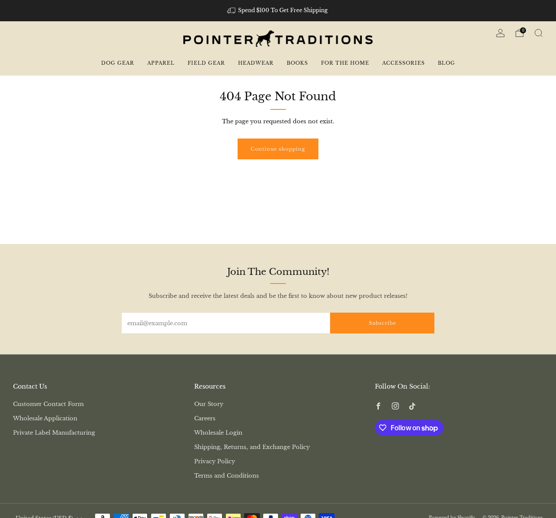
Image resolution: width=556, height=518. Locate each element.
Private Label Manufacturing (54, 432)
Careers (204, 418)
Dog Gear (117, 63)
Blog (446, 63)
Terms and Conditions (226, 475)
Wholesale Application (45, 418)
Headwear (256, 63)
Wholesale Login (218, 432)
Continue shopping (278, 149)
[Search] (538, 33)
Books (297, 63)
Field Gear (206, 63)
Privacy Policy (214, 461)
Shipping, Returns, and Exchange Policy (252, 447)
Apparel (161, 63)
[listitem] (278, 10)
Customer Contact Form (48, 404)
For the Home (345, 63)
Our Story (208, 404)
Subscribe (382, 323)
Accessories (403, 63)
